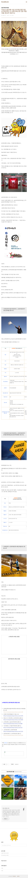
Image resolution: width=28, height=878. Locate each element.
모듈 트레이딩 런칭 (5, 853)
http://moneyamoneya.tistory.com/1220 (13, 735)
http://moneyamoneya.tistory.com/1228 (13, 712)
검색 (25, 845)
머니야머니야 (5, 2)
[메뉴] (26, 1)
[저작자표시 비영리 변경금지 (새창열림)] (16, 764)
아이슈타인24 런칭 (5, 855)
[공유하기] (6, 764)
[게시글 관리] (8, 764)
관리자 (18, 876)
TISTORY (14, 876)
